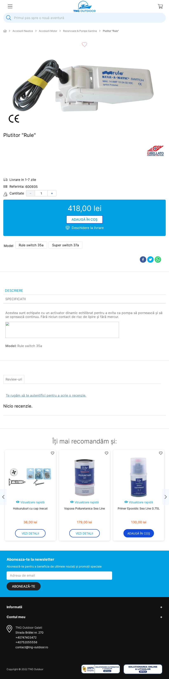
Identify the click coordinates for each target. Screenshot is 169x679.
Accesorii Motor (48, 31)
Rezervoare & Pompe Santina (80, 31)
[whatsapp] (158, 259)
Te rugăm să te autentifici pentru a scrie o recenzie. (46, 395)
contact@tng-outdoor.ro (31, 647)
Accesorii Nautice (23, 31)
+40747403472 (25, 637)
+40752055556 (26, 642)
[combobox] (84, 18)
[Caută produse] (8, 18)
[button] (31, 245)
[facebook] (143, 259)
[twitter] (150, 259)
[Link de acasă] (5, 31)
